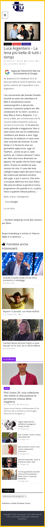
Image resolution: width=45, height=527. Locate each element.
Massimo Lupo (24, 404)
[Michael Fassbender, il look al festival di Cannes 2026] (9, 458)
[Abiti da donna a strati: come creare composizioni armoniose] (9, 446)
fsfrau (21, 61)
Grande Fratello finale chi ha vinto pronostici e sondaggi (20, 279)
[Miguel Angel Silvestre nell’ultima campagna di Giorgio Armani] (9, 421)
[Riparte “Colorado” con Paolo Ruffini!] (18, 289)
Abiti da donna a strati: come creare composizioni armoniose (29, 449)
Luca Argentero (12, 64)
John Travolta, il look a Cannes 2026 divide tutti (29, 436)
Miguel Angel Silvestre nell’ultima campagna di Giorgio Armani (27, 424)
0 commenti (30, 61)
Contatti (13, 503)
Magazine (17, 44)
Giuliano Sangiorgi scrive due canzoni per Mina (22, 221)
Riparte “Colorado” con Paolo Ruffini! (21, 311)
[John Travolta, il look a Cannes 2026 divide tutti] (9, 433)
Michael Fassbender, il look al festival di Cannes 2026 (29, 460)
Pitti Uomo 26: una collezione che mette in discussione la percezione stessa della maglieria (21, 397)
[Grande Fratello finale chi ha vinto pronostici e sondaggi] (22, 253)
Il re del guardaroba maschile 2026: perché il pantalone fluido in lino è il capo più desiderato (29, 475)
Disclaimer (21, 503)
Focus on (8, 44)
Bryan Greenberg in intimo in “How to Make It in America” (20, 235)
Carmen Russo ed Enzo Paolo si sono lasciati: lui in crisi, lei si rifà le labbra (21, 344)
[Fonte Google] (22, 72)
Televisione (26, 44)
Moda (7, 388)
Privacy (27, 503)
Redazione (6, 503)
